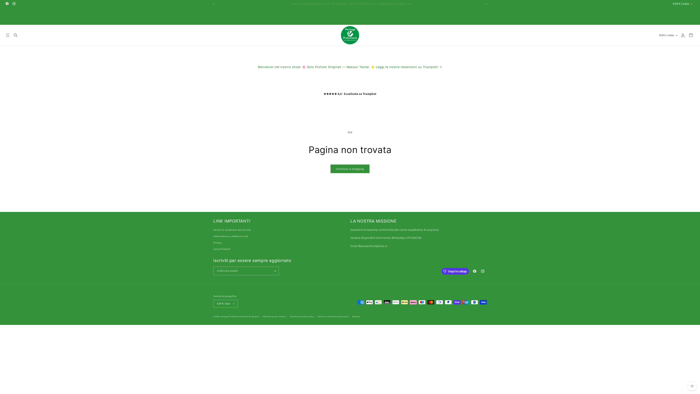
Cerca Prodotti (221, 249)
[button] (8, 35)
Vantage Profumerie (230, 316)
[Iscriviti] (275, 271)
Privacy (217, 242)
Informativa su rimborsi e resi (230, 236)
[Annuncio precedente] (214, 3)
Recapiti (356, 316)
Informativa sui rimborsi (274, 316)
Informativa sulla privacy (302, 316)
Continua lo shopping (350, 169)
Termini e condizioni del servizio (232, 229)
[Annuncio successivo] (486, 3)
